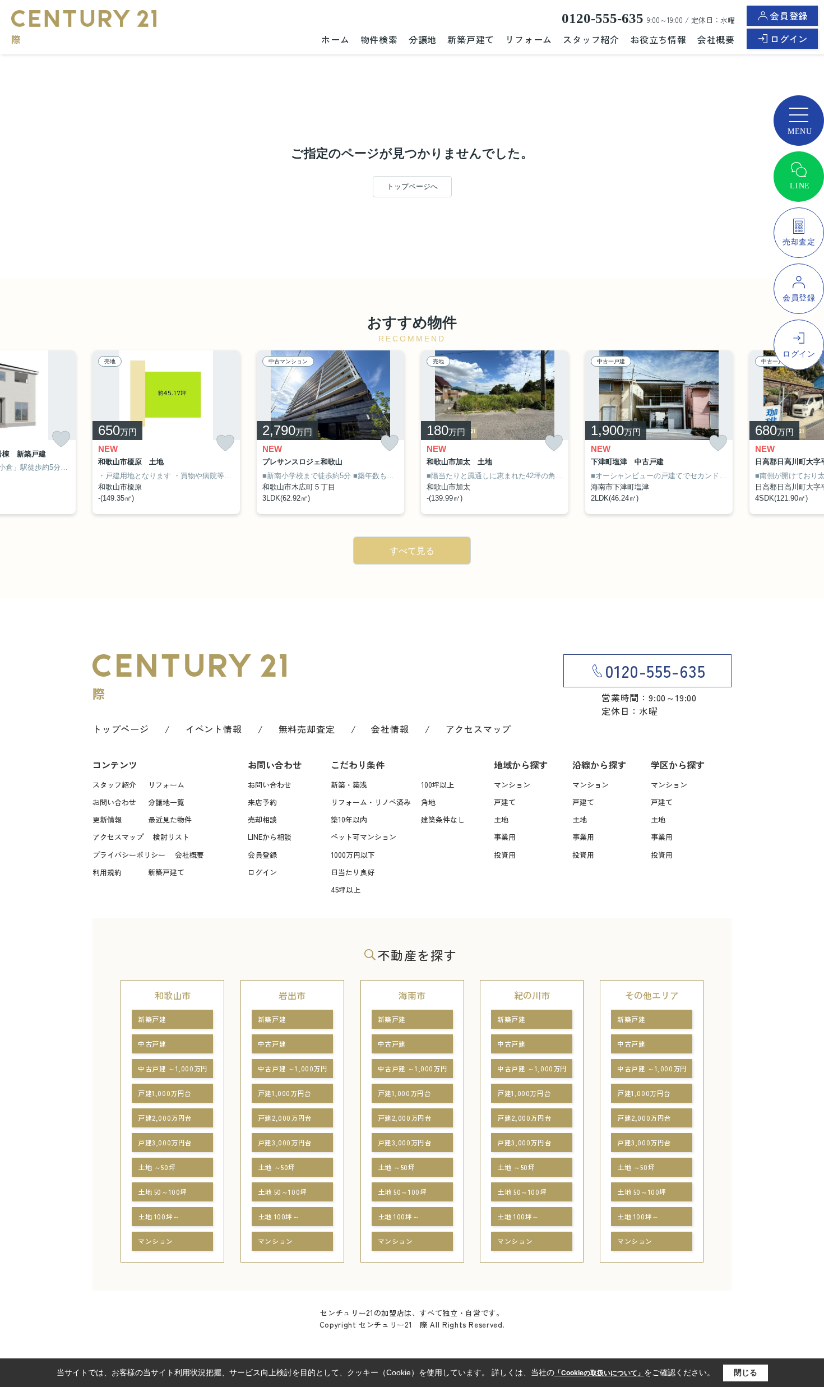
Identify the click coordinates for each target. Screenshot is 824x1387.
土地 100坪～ (159, 1216)
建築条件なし (443, 819)
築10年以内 (349, 819)
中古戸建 (152, 1043)
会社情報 (390, 729)
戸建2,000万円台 (165, 1117)
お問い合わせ (114, 802)
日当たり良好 (352, 872)
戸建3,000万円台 (165, 1142)
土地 (501, 819)
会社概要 (716, 39)
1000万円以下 (353, 854)
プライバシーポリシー (128, 854)
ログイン (789, 38)
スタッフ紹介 (591, 39)
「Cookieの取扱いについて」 (599, 1373)
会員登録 (789, 15)
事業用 (505, 836)
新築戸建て (470, 39)
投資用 (505, 854)
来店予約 (262, 802)
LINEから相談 (269, 836)
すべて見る (412, 551)
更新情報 (107, 819)
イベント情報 (214, 729)
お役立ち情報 (658, 39)
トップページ (120, 729)
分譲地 (423, 39)
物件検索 (379, 39)
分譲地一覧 (166, 802)
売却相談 (262, 819)
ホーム (335, 39)
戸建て (505, 802)
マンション (512, 784)
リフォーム (528, 39)
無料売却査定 (307, 729)
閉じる (745, 1372)
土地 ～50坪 (156, 1167)
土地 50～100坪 (162, 1191)
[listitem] (166, 432)
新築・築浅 (349, 784)
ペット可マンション (363, 836)
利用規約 (107, 872)
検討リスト (171, 836)
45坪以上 (345, 889)
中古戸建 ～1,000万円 (173, 1068)
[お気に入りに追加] (61, 439)
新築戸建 (152, 1019)
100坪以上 (437, 784)
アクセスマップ (479, 729)
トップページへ (412, 186)
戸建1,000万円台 (165, 1093)
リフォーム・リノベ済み (371, 802)
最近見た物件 (170, 819)
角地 (428, 802)
